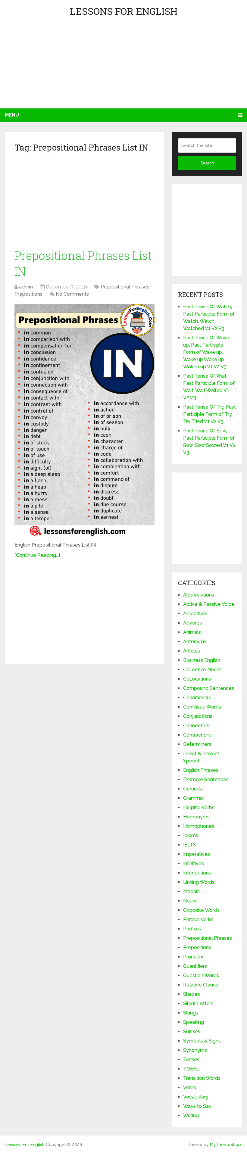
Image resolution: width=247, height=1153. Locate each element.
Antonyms (194, 641)
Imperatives (196, 854)
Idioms (190, 835)
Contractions (197, 735)
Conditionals (197, 697)
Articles (191, 651)
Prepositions (28, 294)
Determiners (197, 744)
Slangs (190, 1013)
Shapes (191, 994)
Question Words (201, 975)
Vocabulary (195, 1097)
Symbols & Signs (202, 1041)
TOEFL (191, 1069)
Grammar (193, 798)
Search (207, 162)
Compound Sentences (208, 688)
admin (26, 287)
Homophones (198, 826)
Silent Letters (198, 1003)
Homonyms (196, 817)
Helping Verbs (198, 807)
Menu (12, 115)
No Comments (72, 294)
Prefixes (192, 929)
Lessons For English (123, 11)
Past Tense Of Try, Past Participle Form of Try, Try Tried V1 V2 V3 (209, 414)
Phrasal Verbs (198, 919)
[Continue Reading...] (37, 555)
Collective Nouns (202, 669)
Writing (191, 1115)
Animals (192, 632)
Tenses (191, 1059)
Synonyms (195, 1050)
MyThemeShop (225, 1144)
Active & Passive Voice (208, 604)
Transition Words (201, 1078)
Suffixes (191, 1031)
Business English (201, 660)
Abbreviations (198, 595)
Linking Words (198, 882)
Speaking (193, 1022)
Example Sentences (206, 779)
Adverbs (192, 623)
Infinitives (193, 863)
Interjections (197, 873)
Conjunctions (197, 716)
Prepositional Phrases (125, 287)
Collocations (197, 679)
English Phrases (200, 770)
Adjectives (195, 613)
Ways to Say (197, 1106)
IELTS (189, 845)
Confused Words (202, 707)
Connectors (196, 725)
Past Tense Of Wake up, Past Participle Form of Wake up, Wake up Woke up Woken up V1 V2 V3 (206, 352)
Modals (191, 891)
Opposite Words (201, 910)
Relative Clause (200, 985)
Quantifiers (195, 966)
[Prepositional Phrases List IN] (84, 420)
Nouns (190, 901)
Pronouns (194, 957)
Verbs (189, 1087)
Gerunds (192, 789)
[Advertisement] (59, 66)
